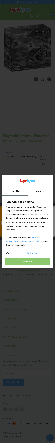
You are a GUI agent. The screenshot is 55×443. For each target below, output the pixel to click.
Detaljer (40, 191)
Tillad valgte (31, 253)
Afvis (8, 253)
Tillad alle (27, 262)
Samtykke (15, 191)
